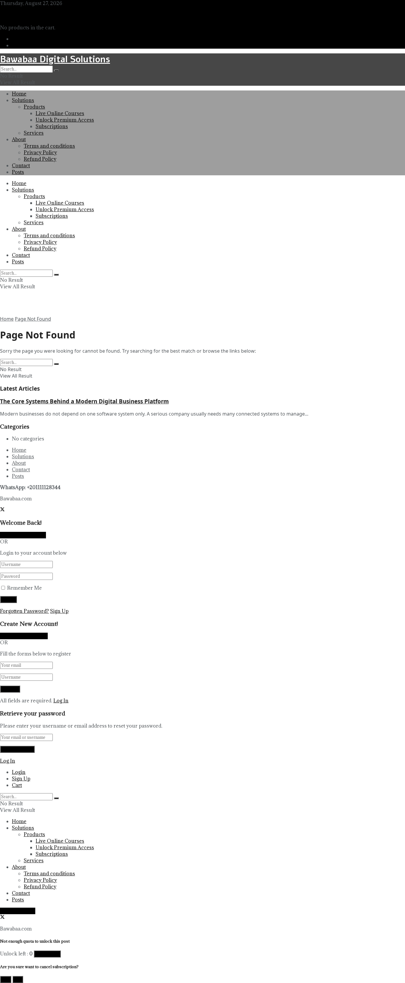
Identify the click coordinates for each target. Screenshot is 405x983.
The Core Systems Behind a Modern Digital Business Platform (84, 401)
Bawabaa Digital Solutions (55, 59)
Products (34, 107)
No (18, 979)
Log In (60, 700)
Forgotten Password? (24, 611)
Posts (18, 172)
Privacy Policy (40, 152)
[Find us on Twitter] (2, 10)
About (19, 139)
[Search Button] (56, 70)
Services (34, 133)
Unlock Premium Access (65, 120)
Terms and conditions (49, 146)
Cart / (11, 16)
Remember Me (24, 588)
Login (18, 39)
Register (21, 45)
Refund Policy (40, 159)
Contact (21, 165)
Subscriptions (52, 126)
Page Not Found (33, 319)
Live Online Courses (60, 113)
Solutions (23, 100)
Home (19, 93)
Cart (17, 785)
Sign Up (59, 611)
